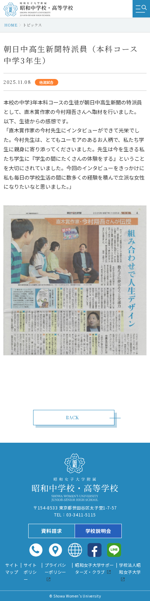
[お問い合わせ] (36, 550)
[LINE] (114, 550)
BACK (72, 417)
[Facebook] (95, 550)
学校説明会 (98, 530)
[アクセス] (55, 550)
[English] (75, 550)
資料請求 (51, 530)
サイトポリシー (30, 572)
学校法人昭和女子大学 (130, 568)
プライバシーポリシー (55, 568)
